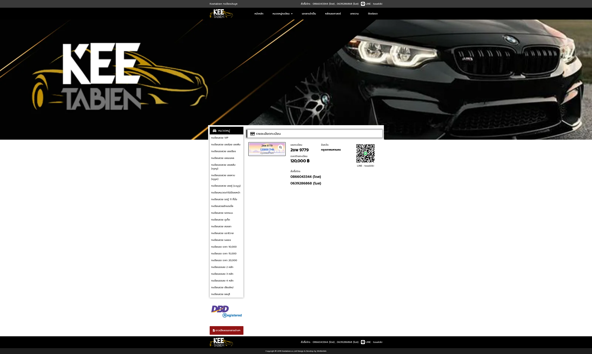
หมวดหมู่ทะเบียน (281, 14)
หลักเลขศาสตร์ (333, 14)
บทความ (354, 14)
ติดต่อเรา (373, 14)
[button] (280, 147)
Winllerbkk (322, 351)
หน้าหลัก (259, 14)
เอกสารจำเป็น (309, 14)
